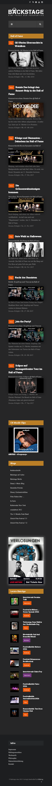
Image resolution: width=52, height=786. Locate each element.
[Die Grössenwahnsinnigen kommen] (26, 205)
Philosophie (12, 758)
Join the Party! (23, 321)
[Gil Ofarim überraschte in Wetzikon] (26, 59)
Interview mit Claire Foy (32, 672)
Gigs (11, 43)
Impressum (12, 749)
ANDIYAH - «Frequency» (17, 454)
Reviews (26, 640)
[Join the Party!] (26, 334)
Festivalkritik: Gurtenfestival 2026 (31, 697)
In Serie (13, 501)
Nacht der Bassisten (26, 277)
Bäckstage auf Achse (17, 475)
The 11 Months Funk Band (19, 514)
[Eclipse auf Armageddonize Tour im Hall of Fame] (26, 385)
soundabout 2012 (16, 509)
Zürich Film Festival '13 (18, 518)
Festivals (26, 615)
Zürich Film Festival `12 (18, 523)
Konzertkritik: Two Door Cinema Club (33, 710)
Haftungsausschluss (15, 752)
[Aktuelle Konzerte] (26, 572)
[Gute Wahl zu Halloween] (26, 249)
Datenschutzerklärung (15, 761)
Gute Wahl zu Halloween (28, 236)
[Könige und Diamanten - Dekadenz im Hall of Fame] (26, 157)
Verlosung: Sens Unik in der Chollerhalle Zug (32, 623)
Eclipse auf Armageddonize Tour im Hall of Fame (25, 369)
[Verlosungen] (26, 549)
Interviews (27, 603)
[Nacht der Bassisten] (26, 293)
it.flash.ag (40, 779)
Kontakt (11, 764)
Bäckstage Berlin (16, 479)
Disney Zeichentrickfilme (19, 492)
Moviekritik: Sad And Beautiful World (31, 635)
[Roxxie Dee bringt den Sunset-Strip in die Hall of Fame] (26, 110)
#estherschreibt (15, 470)
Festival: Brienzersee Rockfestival (31, 660)
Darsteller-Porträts (16, 488)
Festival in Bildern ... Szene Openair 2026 (31, 611)
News (11, 87)
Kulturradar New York (18, 505)
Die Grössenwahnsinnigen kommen (24, 189)
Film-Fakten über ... (17, 496)
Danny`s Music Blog (17, 483)
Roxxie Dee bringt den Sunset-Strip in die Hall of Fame (25, 90)
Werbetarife (12, 755)
